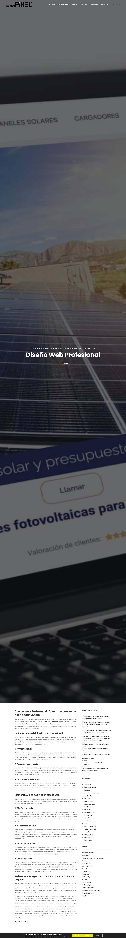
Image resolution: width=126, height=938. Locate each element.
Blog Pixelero (94, 4)
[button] (111, 5)
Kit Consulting (63, 4)
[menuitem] (52, 5)
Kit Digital (52, 4)
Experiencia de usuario (27, 764)
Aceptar (77, 935)
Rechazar (87, 935)
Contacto (104, 4)
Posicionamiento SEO (62, 348)
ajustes (66, 936)
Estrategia (86, 348)
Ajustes (98, 935)
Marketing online (50, 348)
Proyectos (83, 4)
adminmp (66, 363)
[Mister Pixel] (19, 4)
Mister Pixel (18, 922)
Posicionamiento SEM (76, 348)
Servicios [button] (74, 4)
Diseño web (41, 348)
